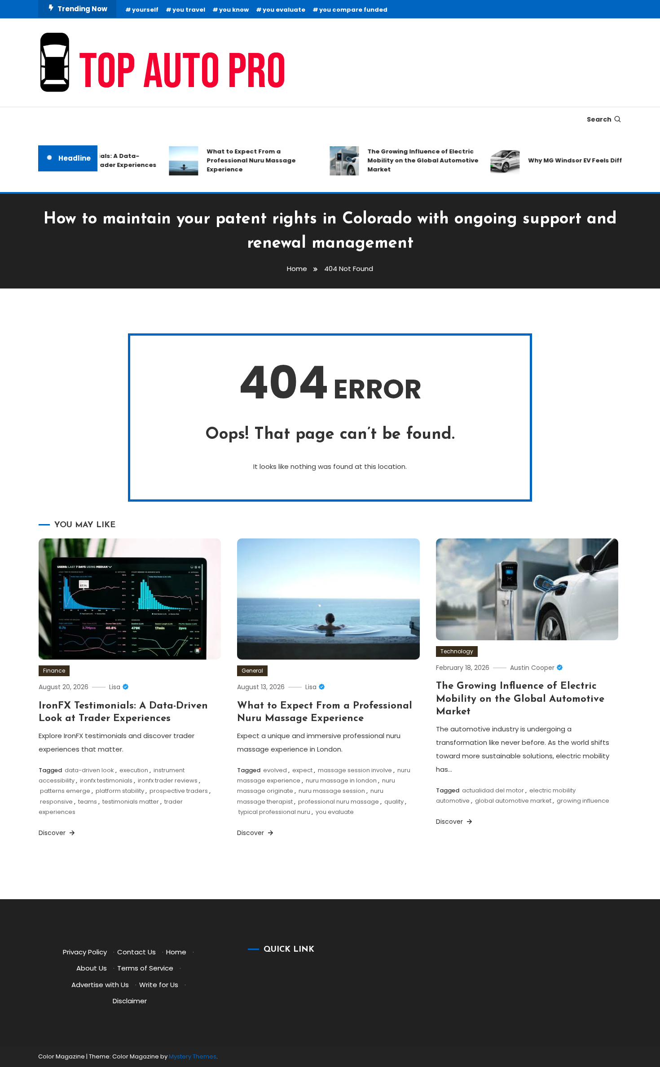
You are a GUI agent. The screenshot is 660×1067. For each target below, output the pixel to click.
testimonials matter (130, 801)
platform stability (120, 791)
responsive (56, 801)
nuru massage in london (341, 780)
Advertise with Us (100, 984)
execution (133, 770)
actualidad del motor (493, 790)
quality (394, 801)
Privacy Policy (85, 952)
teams (87, 801)
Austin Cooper (532, 667)
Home (176, 952)
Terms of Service (145, 968)
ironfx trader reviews (168, 780)
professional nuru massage (338, 801)
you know (234, 9)
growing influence (583, 800)
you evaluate (284, 9)
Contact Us (136, 952)
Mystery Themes (192, 1056)
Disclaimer (130, 1001)
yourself (145, 9)
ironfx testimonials (106, 780)
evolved (275, 770)
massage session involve (355, 770)
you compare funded (353, 9)
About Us (91, 968)
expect (302, 770)
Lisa (114, 686)
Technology (456, 651)
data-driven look (89, 770)
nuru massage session (332, 791)
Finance (54, 670)
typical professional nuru (274, 812)
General (252, 670)
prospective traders (179, 791)
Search (599, 119)
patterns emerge (65, 791)
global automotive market (513, 800)
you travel (188, 9)
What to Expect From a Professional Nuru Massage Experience (240, 160)
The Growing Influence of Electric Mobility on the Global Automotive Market (412, 160)
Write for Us (158, 984)
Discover (53, 832)
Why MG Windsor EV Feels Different (573, 160)
